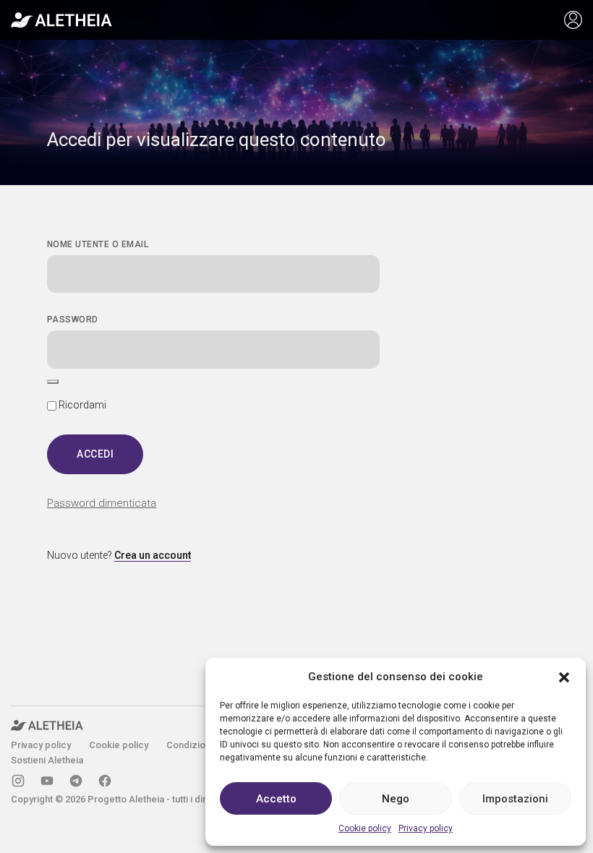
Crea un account (152, 555)
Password (72, 319)
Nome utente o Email (97, 244)
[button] (564, 676)
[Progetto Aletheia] (61, 20)
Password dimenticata (101, 503)
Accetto (276, 798)
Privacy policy (425, 828)
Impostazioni (515, 798)
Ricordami (81, 405)
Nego (395, 798)
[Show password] (53, 382)
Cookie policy (364, 828)
